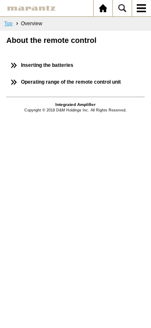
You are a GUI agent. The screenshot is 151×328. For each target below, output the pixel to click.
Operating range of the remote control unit (71, 82)
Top (8, 23)
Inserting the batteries (47, 65)
